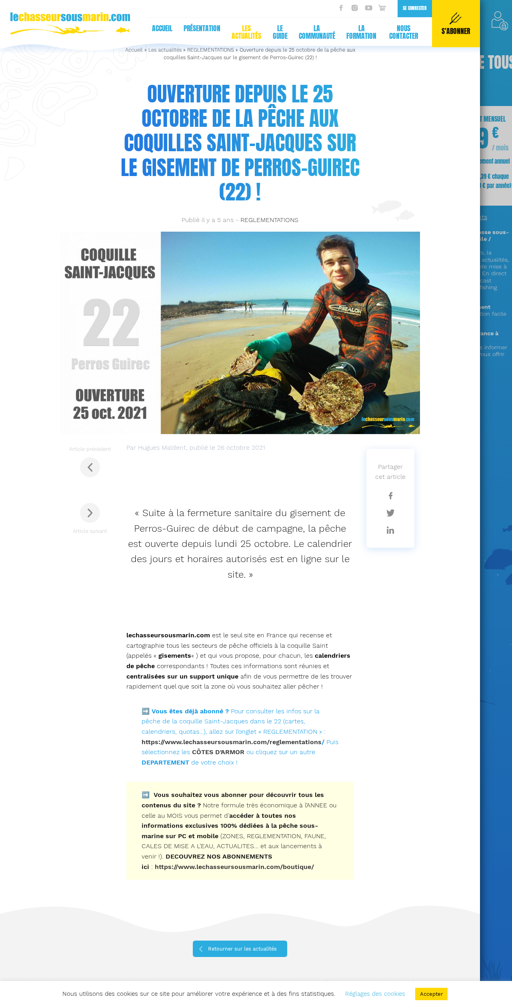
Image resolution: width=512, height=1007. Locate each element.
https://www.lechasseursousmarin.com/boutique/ (234, 867)
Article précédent (90, 449)
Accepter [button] (431, 994)
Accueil (162, 28)
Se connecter (414, 8)
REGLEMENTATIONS (269, 220)
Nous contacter (403, 32)
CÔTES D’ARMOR (218, 752)
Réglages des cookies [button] (375, 993)
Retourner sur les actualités (242, 949)
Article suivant (90, 531)
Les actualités (246, 32)
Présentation (202, 28)
